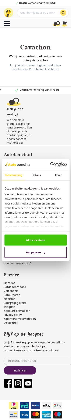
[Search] (63, 12)
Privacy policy (13, 315)
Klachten (10, 299)
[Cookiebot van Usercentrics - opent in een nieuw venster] (50, 164)
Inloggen (9, 307)
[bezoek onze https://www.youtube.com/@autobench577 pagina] (28, 383)
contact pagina (17, 135)
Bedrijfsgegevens (15, 303)
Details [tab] (36, 174)
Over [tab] (58, 174)
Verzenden (11, 291)
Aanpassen (33, 252)
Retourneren (12, 295)
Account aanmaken (17, 311)
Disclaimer (11, 323)
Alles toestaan (35, 239)
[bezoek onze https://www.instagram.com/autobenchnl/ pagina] (18, 383)
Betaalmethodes (15, 287)
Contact (9, 283)
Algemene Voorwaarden (20, 319)
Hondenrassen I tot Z (17, 263)
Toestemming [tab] (13, 174)
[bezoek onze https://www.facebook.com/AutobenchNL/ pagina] (8, 383)
